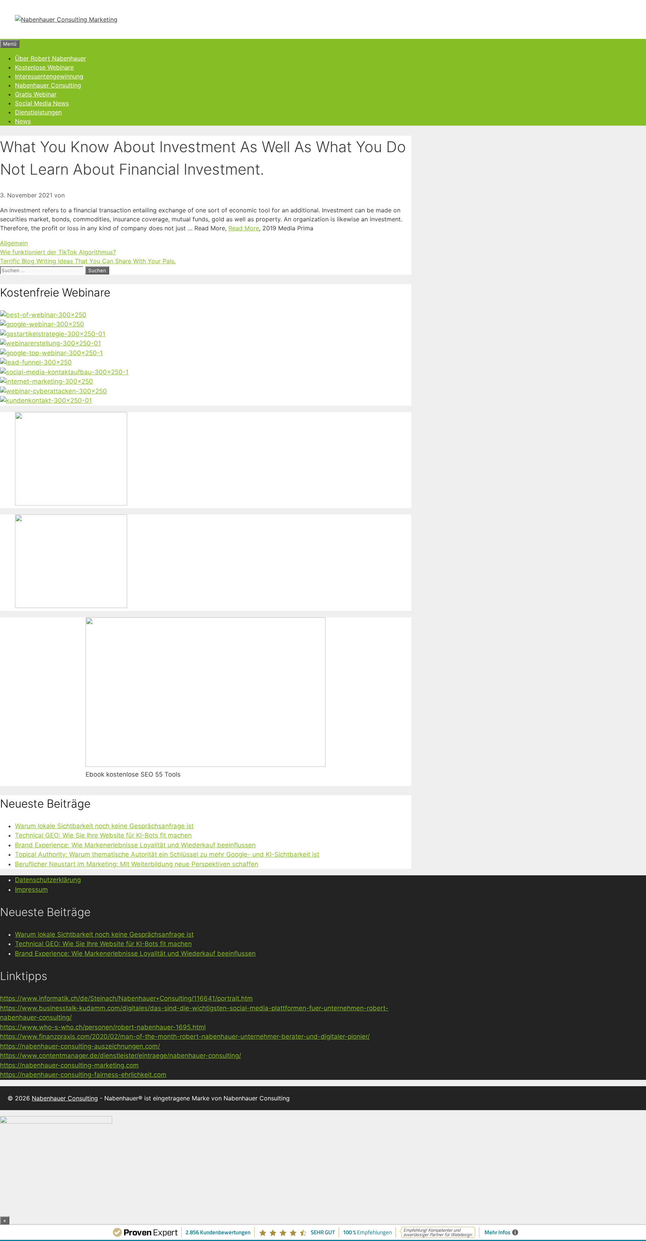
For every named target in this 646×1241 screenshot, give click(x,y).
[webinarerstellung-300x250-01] (50, 343)
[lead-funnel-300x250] (36, 362)
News (23, 121)
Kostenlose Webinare (44, 67)
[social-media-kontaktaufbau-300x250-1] (64, 372)
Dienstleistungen (38, 112)
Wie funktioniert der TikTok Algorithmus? (58, 252)
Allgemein (14, 243)
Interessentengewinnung (49, 76)
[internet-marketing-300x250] (46, 381)
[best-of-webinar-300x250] (43, 315)
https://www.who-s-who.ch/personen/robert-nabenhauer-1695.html (103, 1027)
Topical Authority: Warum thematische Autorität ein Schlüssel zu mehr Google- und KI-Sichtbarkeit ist (167, 854)
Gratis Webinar (35, 94)
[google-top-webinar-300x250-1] (51, 353)
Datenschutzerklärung (48, 880)
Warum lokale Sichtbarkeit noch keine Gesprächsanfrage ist (104, 826)
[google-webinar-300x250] (42, 324)
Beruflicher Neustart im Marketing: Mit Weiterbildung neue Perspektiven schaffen (136, 864)
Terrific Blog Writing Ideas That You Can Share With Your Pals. (88, 261)
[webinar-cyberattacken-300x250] (53, 391)
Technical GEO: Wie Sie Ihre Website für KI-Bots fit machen (103, 835)
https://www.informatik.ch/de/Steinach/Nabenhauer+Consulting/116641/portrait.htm (126, 998)
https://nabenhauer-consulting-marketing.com (69, 1065)
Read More (243, 228)
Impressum (31, 889)
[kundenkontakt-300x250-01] (46, 400)
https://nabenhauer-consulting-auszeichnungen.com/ (80, 1046)
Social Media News (42, 103)
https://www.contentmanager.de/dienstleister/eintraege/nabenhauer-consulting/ (120, 1055)
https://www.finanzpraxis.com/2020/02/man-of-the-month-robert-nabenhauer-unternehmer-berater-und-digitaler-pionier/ (185, 1036)
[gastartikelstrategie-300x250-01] (52, 334)
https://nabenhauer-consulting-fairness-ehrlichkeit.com (83, 1074)
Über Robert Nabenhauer (50, 58)
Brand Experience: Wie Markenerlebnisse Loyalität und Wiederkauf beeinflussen (135, 845)
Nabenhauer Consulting (48, 85)
